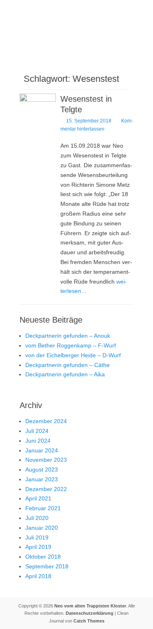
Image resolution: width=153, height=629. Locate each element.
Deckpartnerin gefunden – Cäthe (67, 365)
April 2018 (38, 576)
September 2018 (47, 566)
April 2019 (38, 547)
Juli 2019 (37, 537)
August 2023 (41, 469)
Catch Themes (88, 620)
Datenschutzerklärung (89, 613)
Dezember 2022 (46, 489)
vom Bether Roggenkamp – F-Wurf (70, 345)
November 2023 (46, 459)
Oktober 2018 (43, 556)
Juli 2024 (37, 431)
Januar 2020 (41, 527)
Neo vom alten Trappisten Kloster (90, 605)
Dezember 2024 (46, 421)
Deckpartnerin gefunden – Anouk (67, 335)
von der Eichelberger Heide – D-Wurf (73, 355)
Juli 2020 (37, 518)
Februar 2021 (43, 508)
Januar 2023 (41, 479)
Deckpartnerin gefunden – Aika (65, 374)
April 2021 (38, 498)
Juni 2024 (38, 440)
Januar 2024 (41, 450)
